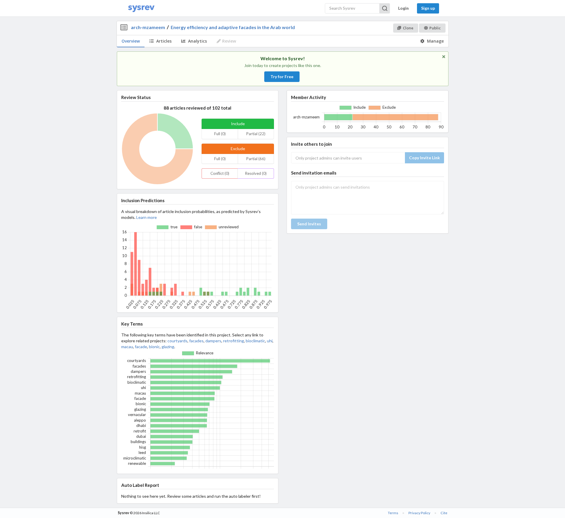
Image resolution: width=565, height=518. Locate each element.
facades (196, 340)
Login (403, 8)
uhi (269, 340)
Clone (408, 28)
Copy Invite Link (424, 157)
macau (127, 346)
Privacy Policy (419, 513)
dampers (213, 340)
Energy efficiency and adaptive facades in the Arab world (233, 27)
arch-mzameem (148, 27)
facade (141, 346)
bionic (154, 346)
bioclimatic (255, 340)
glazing (168, 346)
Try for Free (281, 76)
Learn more (146, 217)
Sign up (428, 8)
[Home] (141, 8)
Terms (393, 513)
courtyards (177, 340)
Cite (444, 513)
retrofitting (233, 340)
